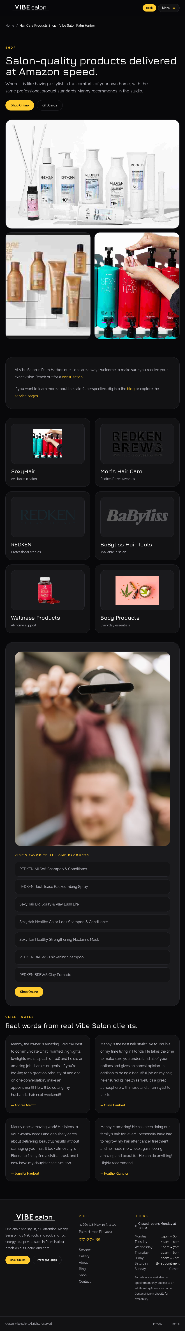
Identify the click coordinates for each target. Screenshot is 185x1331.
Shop (83, 1275)
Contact (85, 1281)
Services (85, 1250)
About (83, 1262)
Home (9, 25)
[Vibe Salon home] (31, 8)
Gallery (84, 1256)
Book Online (17, 1260)
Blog (82, 1269)
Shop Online (20, 105)
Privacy (157, 1323)
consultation (72, 377)
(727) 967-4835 (47, 1260)
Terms (176, 1323)
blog (131, 389)
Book (149, 7)
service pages (26, 396)
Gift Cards (49, 105)
